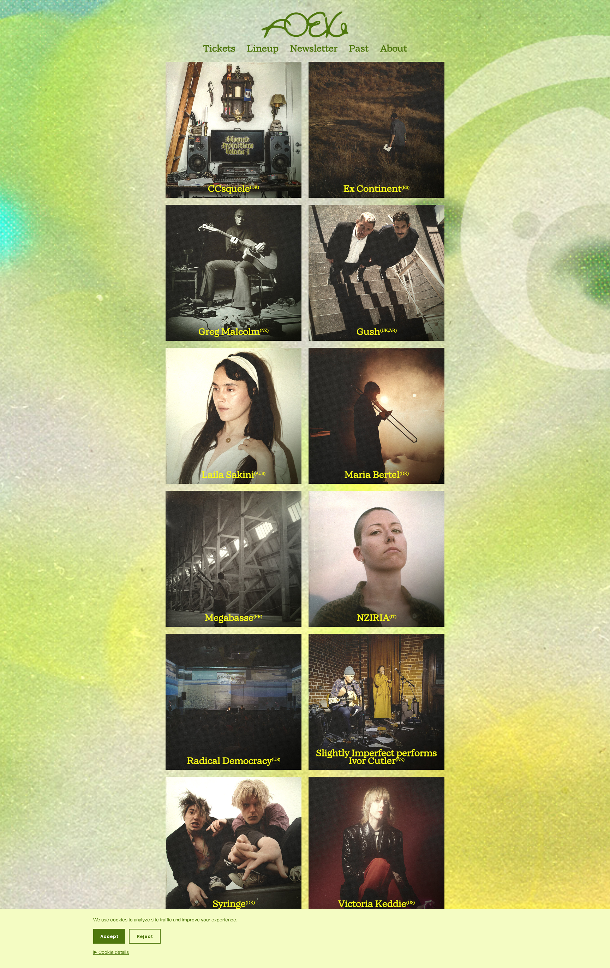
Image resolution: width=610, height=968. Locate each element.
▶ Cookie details (111, 952)
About (393, 49)
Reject (145, 936)
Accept (109, 936)
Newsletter (313, 49)
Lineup (263, 49)
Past (359, 49)
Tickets (219, 49)
